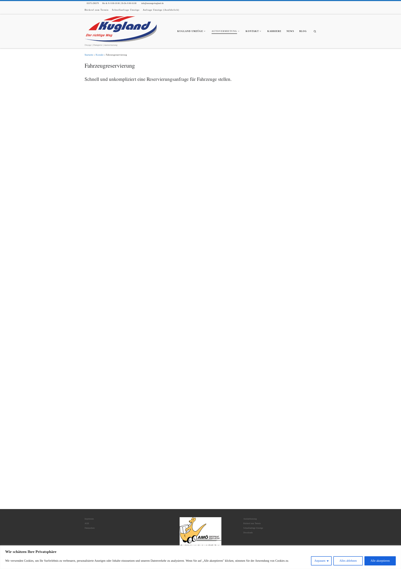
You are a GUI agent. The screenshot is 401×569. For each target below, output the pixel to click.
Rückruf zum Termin (252, 523)
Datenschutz (90, 528)
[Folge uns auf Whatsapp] (315, 10)
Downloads (248, 532)
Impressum (89, 519)
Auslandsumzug (250, 519)
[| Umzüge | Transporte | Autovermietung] (121, 28)
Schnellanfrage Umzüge (253, 528)
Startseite (89, 55)
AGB (87, 523)
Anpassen (319, 560)
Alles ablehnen (348, 560)
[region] (200, 557)
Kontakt (99, 55)
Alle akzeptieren (380, 560)
